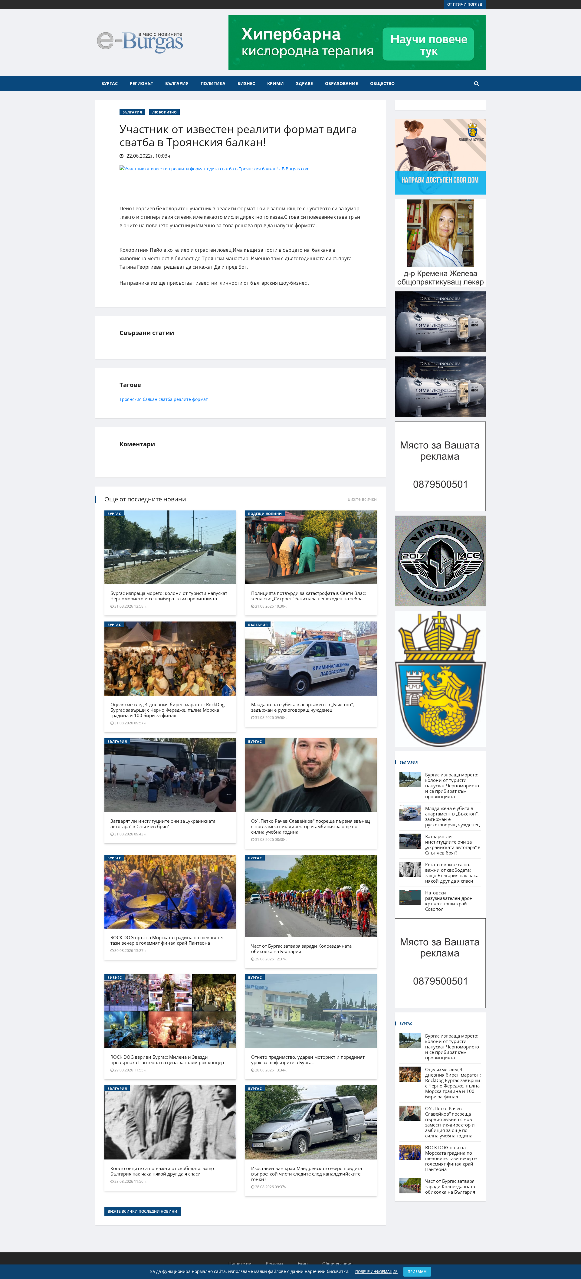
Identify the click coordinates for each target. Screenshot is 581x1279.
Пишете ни (239, 1263)
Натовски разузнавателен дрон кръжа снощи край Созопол (449, 901)
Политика (213, 83)
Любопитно (164, 112)
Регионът (141, 83)
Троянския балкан (138, 399)
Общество (382, 83)
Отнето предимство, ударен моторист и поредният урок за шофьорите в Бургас (308, 1059)
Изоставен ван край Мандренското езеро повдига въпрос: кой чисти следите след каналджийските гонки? (306, 1173)
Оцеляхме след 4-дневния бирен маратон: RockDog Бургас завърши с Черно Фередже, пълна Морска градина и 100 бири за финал (167, 709)
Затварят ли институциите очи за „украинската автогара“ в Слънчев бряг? (162, 823)
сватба (166, 399)
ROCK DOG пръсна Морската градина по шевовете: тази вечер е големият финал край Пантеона (166, 940)
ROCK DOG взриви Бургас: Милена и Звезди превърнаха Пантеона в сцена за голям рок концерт (168, 1059)
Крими (275, 83)
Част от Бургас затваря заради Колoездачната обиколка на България (301, 948)
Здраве (304, 83)
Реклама (274, 1263)
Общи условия (337, 1263)
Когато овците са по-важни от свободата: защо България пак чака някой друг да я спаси (162, 1171)
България (177, 83)
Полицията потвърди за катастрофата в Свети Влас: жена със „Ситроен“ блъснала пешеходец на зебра (308, 596)
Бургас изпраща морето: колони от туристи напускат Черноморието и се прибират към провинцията (168, 596)
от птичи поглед (464, 4)
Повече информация (376, 1271)
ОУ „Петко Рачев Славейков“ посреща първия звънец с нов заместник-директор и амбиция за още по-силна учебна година (310, 826)
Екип (303, 1263)
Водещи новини (265, 513)
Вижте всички (362, 499)
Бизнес (246, 83)
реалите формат (191, 399)
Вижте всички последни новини (142, 1211)
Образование (341, 83)
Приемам (417, 1271)
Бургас (109, 83)
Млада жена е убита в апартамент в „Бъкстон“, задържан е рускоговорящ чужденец (302, 707)
